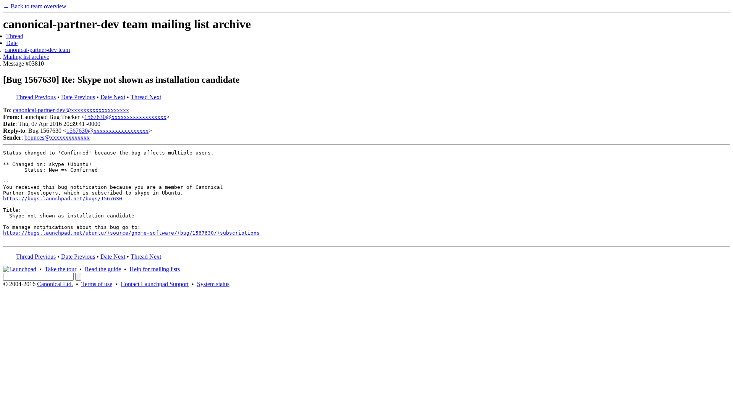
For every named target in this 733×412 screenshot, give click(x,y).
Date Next (112, 97)
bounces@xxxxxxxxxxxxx (57, 137)
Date (12, 43)
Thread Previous (36, 97)
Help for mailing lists (154, 269)
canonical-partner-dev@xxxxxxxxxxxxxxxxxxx (71, 110)
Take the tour (60, 269)
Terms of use (96, 284)
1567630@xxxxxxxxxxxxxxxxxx (125, 117)
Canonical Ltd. (55, 284)
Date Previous (78, 97)
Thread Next (146, 97)
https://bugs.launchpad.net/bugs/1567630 (62, 198)
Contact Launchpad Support (155, 284)
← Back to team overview (34, 6)
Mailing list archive (26, 56)
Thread (14, 36)
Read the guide (103, 269)
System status (213, 284)
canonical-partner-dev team (37, 50)
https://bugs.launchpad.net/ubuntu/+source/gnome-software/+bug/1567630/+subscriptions (131, 233)
